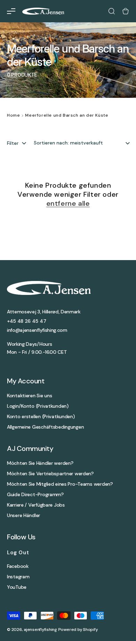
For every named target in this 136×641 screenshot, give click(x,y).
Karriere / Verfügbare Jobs (36, 505)
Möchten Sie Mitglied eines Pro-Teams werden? (60, 484)
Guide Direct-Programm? (35, 495)
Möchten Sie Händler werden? (40, 463)
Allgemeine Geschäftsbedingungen (45, 427)
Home (13, 115)
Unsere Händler (23, 515)
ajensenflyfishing (40, 629)
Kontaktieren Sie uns (29, 396)
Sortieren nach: (51, 143)
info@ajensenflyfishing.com (37, 330)
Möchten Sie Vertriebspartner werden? (50, 474)
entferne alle (68, 203)
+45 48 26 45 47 (26, 321)
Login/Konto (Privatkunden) (38, 406)
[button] (11, 11)
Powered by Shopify (78, 629)
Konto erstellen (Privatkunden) (41, 417)
